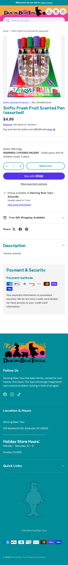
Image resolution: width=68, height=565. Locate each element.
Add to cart (45, 165)
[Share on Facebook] (20, 229)
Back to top (34, 327)
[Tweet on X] (14, 229)
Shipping (7, 124)
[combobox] (34, 20)
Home (5, 31)
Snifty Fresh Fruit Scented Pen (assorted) (29, 31)
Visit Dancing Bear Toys (34, 530)
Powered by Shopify (37, 557)
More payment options (34, 184)
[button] (56, 11)
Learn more (46, 2)
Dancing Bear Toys (18, 557)
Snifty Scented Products (15, 102)
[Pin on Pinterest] (26, 229)
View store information (19, 204)
